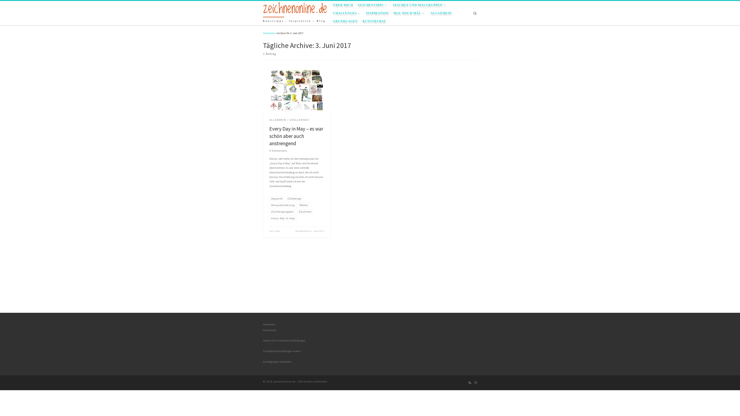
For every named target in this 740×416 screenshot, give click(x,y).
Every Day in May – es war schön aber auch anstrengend (296, 136)
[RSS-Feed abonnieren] (469, 382)
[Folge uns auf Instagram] (475, 382)
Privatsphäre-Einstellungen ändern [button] (282, 351)
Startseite (269, 33)
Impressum (269, 324)
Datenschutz (270, 330)
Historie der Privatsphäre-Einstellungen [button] (284, 340)
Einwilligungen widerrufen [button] (277, 361)
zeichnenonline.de (284, 381)
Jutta (277, 231)
